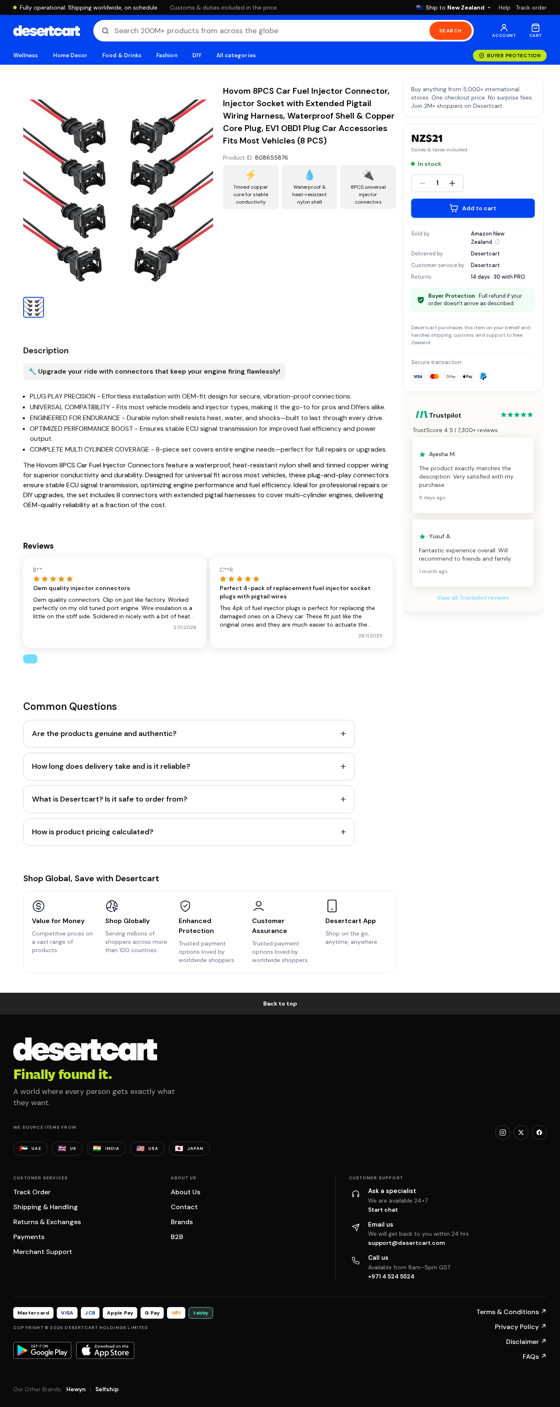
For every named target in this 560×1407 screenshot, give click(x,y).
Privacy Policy (521, 1326)
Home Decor (70, 55)
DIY (196, 55)
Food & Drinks (121, 55)
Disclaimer (526, 1341)
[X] (521, 1132)
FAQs (535, 1356)
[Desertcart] (46, 30)
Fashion (166, 55)
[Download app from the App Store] (105, 1350)
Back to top (280, 1003)
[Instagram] (502, 1132)
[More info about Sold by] (497, 241)
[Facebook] (539, 1132)
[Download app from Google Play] (42, 1350)
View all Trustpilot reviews (473, 598)
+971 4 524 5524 (391, 1276)
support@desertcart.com (406, 1243)
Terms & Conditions (511, 1311)
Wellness (25, 55)
